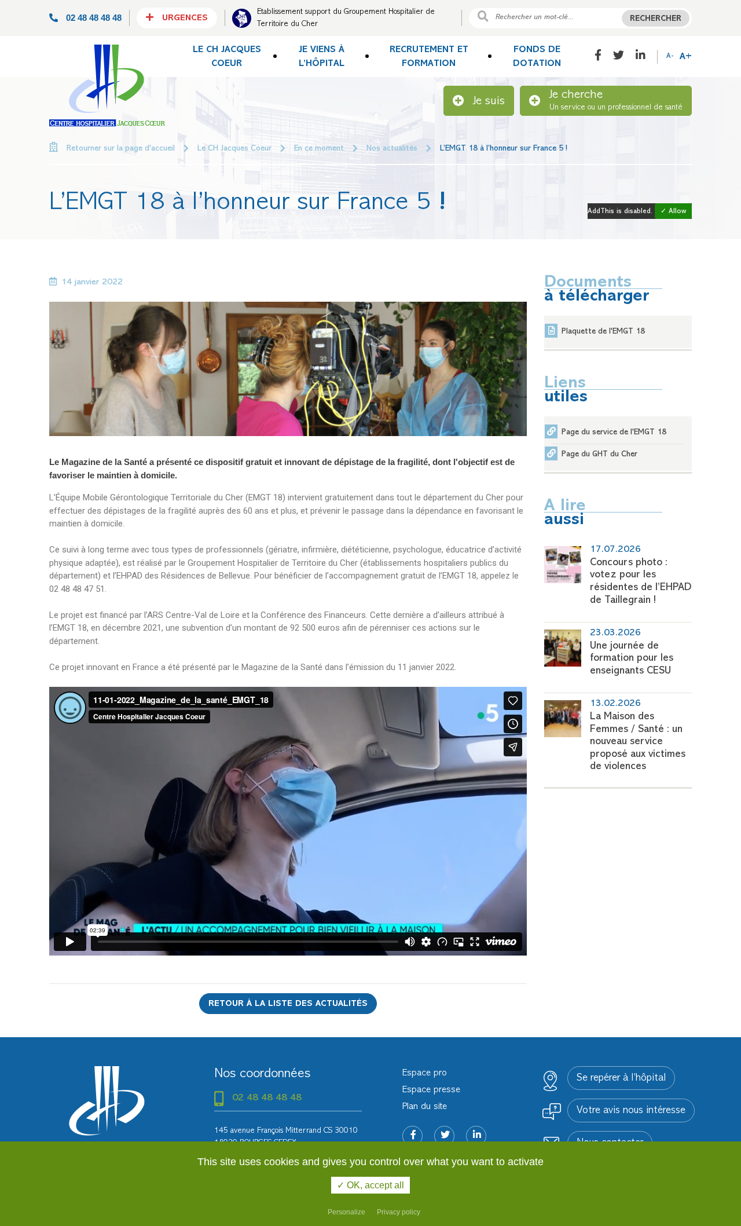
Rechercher (655, 19)
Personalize (346, 1212)
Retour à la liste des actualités (288, 1004)
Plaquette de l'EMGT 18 (603, 331)
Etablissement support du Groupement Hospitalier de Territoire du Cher (346, 18)
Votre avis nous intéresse (631, 1110)
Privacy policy (398, 1212)
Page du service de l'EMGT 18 (614, 432)
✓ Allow (673, 211)
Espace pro (424, 1073)
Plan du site (424, 1107)
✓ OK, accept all (370, 1185)
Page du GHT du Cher (599, 454)
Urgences (183, 18)
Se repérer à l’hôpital (621, 1078)
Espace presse (431, 1090)
